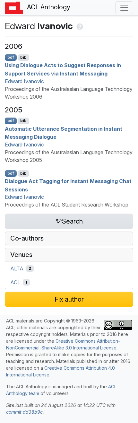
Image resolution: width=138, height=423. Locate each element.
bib (23, 57)
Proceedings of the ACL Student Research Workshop (66, 204)
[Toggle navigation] (124, 7)
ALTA (16, 268)
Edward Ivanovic (24, 81)
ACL (15, 282)
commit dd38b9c (24, 412)
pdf (10, 57)
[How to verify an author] (79, 26)
